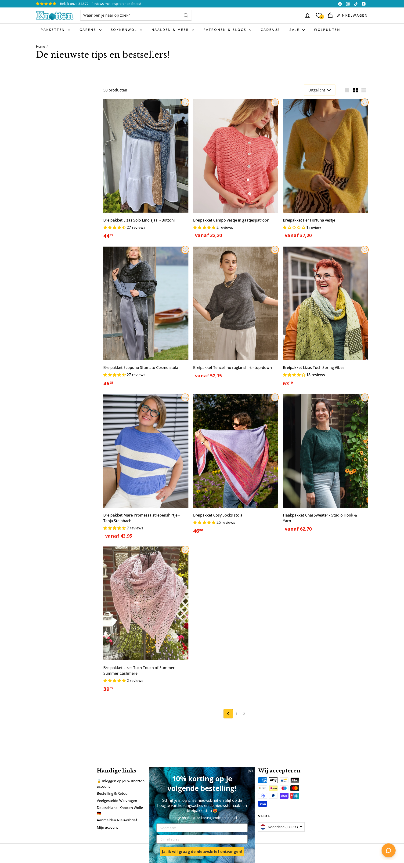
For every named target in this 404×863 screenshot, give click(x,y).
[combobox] (135, 15)
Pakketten (54, 29)
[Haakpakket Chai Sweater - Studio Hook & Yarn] (325, 465)
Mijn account (107, 827)
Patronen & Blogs (225, 29)
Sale (295, 29)
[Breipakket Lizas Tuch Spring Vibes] (325, 319)
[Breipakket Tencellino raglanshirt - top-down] (235, 315)
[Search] (185, 15)
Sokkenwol (125, 29)
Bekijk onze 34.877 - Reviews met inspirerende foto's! (100, 3)
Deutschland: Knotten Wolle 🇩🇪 (120, 810)
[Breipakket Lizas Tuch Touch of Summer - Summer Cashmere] (145, 621)
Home (40, 46)
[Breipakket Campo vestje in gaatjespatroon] (235, 171)
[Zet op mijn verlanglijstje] (185, 102)
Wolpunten (327, 29)
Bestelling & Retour (113, 793)
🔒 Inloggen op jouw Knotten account (120, 784)
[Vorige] (228, 713)
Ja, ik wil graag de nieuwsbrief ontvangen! (202, 851)
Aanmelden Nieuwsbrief (117, 820)
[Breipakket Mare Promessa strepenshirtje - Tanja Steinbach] (145, 469)
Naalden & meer (171, 29)
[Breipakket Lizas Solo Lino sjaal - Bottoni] (145, 171)
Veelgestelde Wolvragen (117, 800)
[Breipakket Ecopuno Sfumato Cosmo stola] (145, 319)
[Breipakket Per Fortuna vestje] (325, 171)
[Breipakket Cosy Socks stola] (235, 466)
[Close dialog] (250, 771)
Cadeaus (270, 29)
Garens (88, 29)
